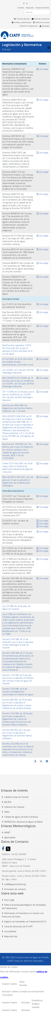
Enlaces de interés (42, 7)
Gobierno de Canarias (14, 807)
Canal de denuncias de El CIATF (18, 926)
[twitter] (27, 3)
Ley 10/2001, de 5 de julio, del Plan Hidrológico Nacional (18, 371)
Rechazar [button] (25, 1002)
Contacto (20, 7)
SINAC (7, 812)
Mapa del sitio (10, 936)
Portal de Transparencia (29, 26)
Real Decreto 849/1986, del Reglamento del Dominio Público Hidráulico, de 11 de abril (17, 408)
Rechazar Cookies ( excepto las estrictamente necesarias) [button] (23, 993)
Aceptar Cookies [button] (9, 983)
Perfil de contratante (41, 19)
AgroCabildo (9, 837)
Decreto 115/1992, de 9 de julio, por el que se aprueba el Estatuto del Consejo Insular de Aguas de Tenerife (17, 679)
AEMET (7, 832)
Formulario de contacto (15, 889)
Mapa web (30, 7)
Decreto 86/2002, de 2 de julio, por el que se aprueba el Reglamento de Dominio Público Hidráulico (17, 734)
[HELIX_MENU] (48, 48)
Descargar (43, 69)
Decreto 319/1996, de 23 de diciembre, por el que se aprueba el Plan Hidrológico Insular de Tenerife (17, 643)
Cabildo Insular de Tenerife (16, 797)
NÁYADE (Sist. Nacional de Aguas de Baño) (23, 821)
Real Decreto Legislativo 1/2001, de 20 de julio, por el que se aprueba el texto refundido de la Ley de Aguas (17, 349)
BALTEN (7, 802)
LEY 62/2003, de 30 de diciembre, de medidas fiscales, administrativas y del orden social (17, 362)
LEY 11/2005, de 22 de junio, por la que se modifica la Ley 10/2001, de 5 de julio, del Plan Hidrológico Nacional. (18, 395)
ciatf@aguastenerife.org (15, 884)
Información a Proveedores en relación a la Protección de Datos (22, 915)
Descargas (45, 26)
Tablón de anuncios (41, 22)
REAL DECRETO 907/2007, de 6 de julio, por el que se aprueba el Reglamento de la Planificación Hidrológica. (17, 481)
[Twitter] (7, 849)
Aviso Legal (9, 900)
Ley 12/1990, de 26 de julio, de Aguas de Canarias (16, 607)
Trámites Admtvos (23, 19)
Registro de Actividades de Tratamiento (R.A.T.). (25, 921)
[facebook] (24, 3)
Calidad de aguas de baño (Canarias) (21, 816)
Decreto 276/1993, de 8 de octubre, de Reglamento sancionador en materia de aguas (17, 691)
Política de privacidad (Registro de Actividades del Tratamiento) (24, 906)
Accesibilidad (10, 931)
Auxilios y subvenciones (22, 22)
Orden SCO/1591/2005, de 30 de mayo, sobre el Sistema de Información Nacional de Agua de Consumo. (17, 467)
